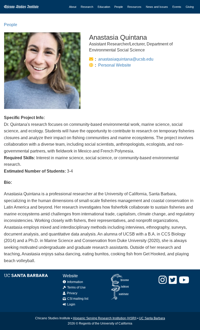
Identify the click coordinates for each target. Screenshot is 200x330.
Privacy (72, 293)
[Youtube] (184, 280)
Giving (190, 6)
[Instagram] (163, 280)
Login (71, 304)
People (118, 6)
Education (104, 6)
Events (176, 6)
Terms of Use (76, 287)
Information (75, 282)
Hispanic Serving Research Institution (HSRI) (104, 318)
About (72, 6)
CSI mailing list (77, 298)
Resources (134, 6)
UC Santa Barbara (152, 318)
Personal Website (114, 65)
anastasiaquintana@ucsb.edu (125, 59)
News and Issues (157, 6)
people (10, 24)
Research (87, 6)
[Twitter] (173, 280)
